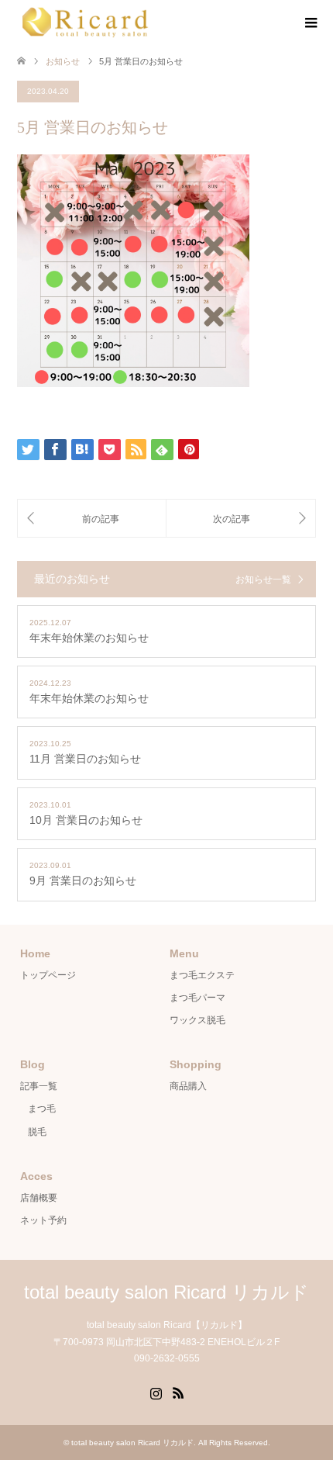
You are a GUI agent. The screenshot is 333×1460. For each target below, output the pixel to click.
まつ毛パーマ (197, 997)
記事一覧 (38, 1086)
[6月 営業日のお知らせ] (240, 519)
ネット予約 (43, 1220)
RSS (178, 1391)
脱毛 (37, 1131)
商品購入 (188, 1086)
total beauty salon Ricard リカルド (166, 1292)
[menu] (310, 23)
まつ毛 (42, 1108)
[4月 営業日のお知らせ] (92, 519)
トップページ (48, 975)
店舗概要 (38, 1197)
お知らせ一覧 (263, 579)
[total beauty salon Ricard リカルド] (86, 22)
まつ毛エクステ (202, 975)
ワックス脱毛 (197, 1020)
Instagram (155, 1391)
